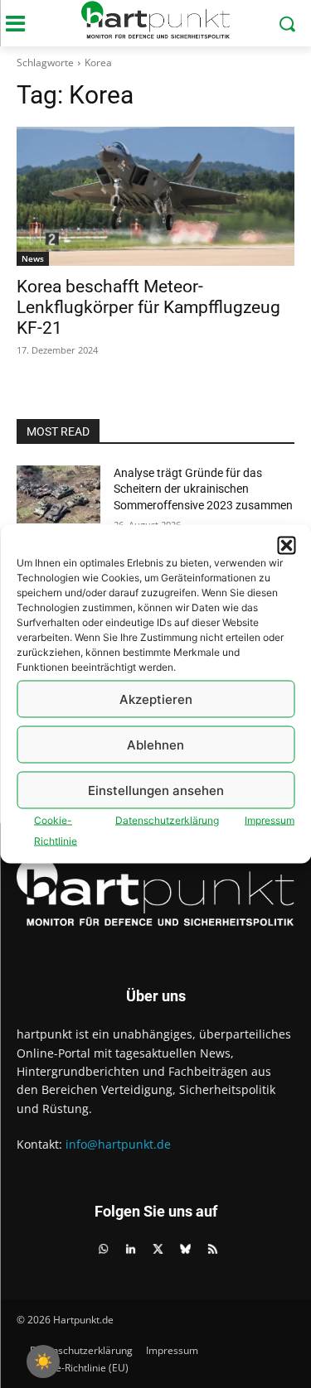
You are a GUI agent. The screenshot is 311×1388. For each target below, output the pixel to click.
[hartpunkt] (155, 20)
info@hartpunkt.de (118, 1144)
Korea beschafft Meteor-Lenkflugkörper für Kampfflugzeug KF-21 (148, 307)
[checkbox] (43, 1361)
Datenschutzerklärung (167, 820)
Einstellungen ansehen (156, 790)
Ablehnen (155, 744)
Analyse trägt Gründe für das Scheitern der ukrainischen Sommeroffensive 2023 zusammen (203, 489)
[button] (286, 545)
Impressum (269, 820)
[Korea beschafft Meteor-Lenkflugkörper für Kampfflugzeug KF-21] (155, 196)
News (33, 258)
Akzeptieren (155, 698)
